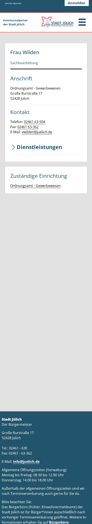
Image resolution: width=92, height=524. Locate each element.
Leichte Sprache (13, 3)
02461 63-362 (28, 126)
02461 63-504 (34, 121)
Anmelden (76, 3)
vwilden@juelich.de (37, 132)
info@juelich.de (26, 461)
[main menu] (82, 23)
